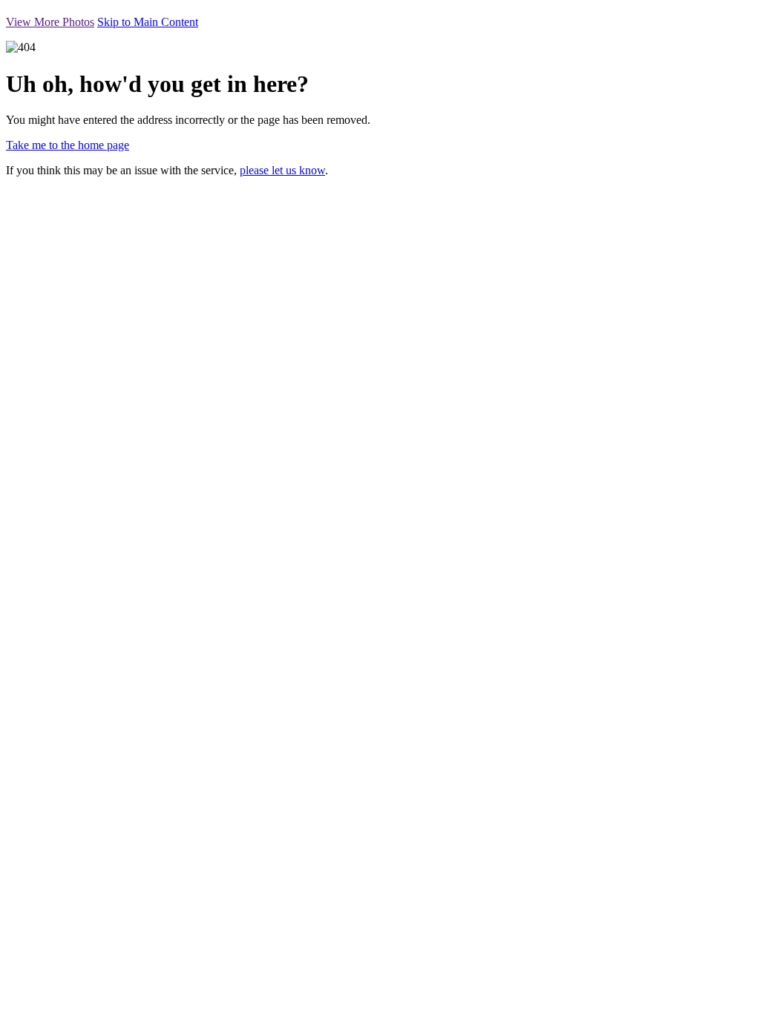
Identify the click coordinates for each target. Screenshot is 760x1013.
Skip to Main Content (147, 22)
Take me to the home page (67, 145)
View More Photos (50, 22)
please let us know (282, 170)
